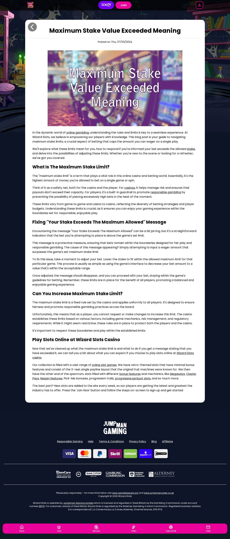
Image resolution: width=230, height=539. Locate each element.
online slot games (104, 365)
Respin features (51, 378)
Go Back (32, 26)
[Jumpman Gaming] (115, 433)
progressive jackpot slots (133, 378)
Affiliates (167, 441)
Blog (154, 441)
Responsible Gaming (70, 441)
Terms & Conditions (111, 441)
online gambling (77, 132)
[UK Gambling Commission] (115, 474)
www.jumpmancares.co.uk (159, 492)
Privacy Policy (137, 441)
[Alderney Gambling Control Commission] (162, 474)
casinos (129, 188)
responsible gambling (165, 192)
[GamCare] (63, 474)
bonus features (130, 374)
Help (90, 441)
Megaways (177, 374)
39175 (42, 506)
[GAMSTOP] (94, 474)
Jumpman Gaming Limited (78, 502)
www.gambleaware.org (125, 492)
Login (106, 5)
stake (191, 149)
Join (123, 5)
